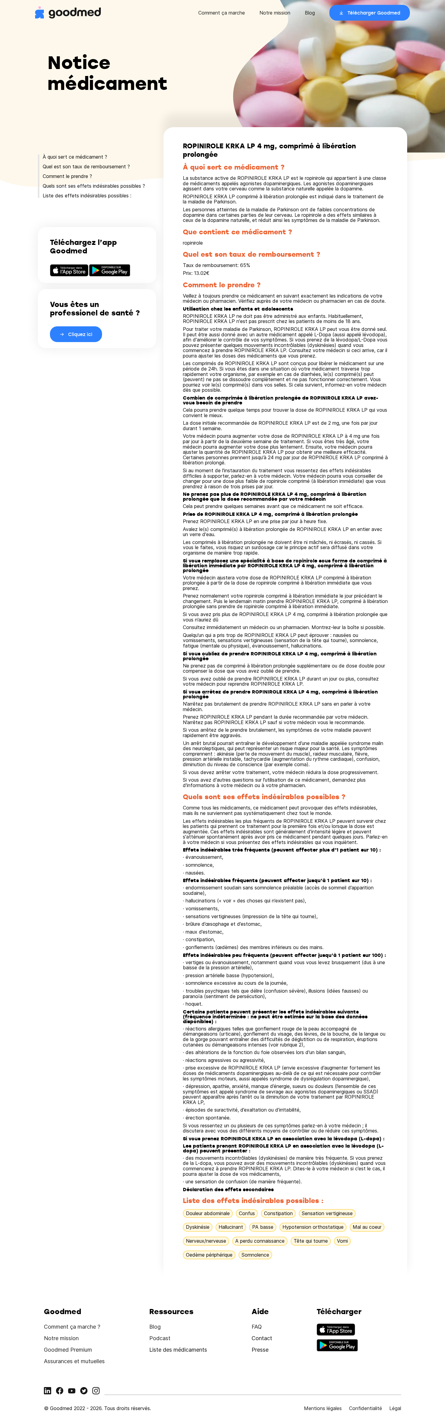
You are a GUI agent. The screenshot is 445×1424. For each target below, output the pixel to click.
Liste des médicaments (178, 1350)
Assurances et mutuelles (74, 1361)
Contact (262, 1338)
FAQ (257, 1326)
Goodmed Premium (68, 1350)
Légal (395, 1408)
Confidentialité (365, 1408)
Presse (260, 1350)
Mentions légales (323, 1408)
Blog (310, 13)
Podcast (159, 1338)
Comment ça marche (221, 13)
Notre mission (274, 13)
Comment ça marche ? (72, 1326)
